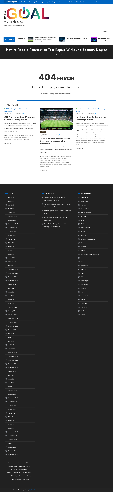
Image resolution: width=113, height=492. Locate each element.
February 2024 (12, 307)
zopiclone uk (26, 2)
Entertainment (85, 228)
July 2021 (10, 417)
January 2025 (12, 265)
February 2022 (12, 390)
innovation (95, 138)
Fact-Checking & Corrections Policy (19, 476)
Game (83, 243)
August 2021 (11, 413)
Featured (83, 231)
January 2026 (12, 220)
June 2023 (11, 337)
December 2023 (13, 315)
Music (82, 273)
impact (104, 134)
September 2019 (13, 455)
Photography (85, 281)
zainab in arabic (73, 2)
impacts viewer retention (47, 162)
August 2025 (12, 239)
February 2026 (12, 216)
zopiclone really (38, 2)
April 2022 (11, 386)
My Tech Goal (14, 22)
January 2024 (12, 311)
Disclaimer (27, 463)
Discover (6, 143)
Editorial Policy (26, 473)
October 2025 (12, 231)
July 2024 (11, 288)
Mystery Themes (34, 490)
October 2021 (12, 405)
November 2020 (13, 436)
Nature (83, 277)
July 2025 (11, 243)
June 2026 (11, 201)
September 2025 (13, 235)
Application (84, 197)
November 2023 (13, 318)
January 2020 (12, 447)
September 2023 (13, 326)
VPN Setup (26, 139)
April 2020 (11, 443)
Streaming (84, 303)
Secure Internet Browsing (21, 137)
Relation (83, 288)
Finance (83, 235)
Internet (83, 258)
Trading (83, 311)
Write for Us (23, 469)
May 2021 (11, 424)
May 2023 (11, 341)
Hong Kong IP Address (27, 135)
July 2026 (11, 197)
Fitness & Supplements (88, 239)
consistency (53, 158)
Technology (7, 139)
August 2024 (12, 284)
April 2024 (11, 299)
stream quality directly (60, 164)
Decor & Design (85, 209)
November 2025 (13, 228)
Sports (83, 299)
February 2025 (12, 262)
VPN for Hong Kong (17, 139)
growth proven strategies (59, 160)
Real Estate (84, 284)
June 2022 (11, 379)
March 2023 (11, 349)
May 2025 (11, 250)
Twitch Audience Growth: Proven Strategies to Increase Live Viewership (42, 39)
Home (20, 463)
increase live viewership (62, 162)
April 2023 (11, 345)
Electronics (84, 224)
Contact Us (12, 463)
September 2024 (13, 281)
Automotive (84, 201)
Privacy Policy (12, 466)
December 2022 (13, 356)
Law (82, 262)
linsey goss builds (93, 140)
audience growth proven (52, 156)
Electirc (83, 220)
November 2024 (13, 273)
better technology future (88, 130)
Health (83, 250)
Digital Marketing (86, 212)
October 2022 (12, 364)
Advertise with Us (24, 466)
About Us (14, 469)
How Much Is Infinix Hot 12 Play (90, 254)
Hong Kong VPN (8, 137)
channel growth (44, 158)
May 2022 (11, 383)
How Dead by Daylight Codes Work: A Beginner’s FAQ (55, 218)
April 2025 (11, 254)
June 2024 (11, 292)
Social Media (84, 296)
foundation (48, 160)
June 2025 (11, 247)
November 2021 (12, 402)
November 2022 (13, 360)
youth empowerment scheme (90, 2)
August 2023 (12, 330)
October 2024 (12, 277)
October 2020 (12, 439)
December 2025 (13, 224)
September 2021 (13, 409)
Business (83, 205)
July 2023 (11, 334)
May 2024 (11, 296)
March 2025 (11, 258)
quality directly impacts (46, 164)
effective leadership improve (93, 134)
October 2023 (12, 322)
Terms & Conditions (13, 473)
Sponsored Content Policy (20, 479)
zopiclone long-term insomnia (55, 2)
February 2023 (12, 352)
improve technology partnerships (85, 136)
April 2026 (11, 209)
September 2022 (13, 368)
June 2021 (11, 421)
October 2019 (12, 451)
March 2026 (11, 212)
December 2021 (13, 398)
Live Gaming (84, 265)
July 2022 (11, 375)
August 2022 (12, 371)
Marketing (84, 269)
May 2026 (11, 205)
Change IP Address (14, 135)
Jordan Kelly (19, 113)
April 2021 (11, 428)
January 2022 (12, 394)
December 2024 (13, 269)
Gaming (43, 131)
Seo (82, 292)
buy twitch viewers (65, 156)
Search (105, 32)
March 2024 (11, 303)
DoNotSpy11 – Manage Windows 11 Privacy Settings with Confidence (56, 225)
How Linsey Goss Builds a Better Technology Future (74, 39)
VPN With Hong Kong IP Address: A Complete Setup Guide (54, 199)
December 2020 (13, 432)
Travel (83, 315)
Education (84, 216)
